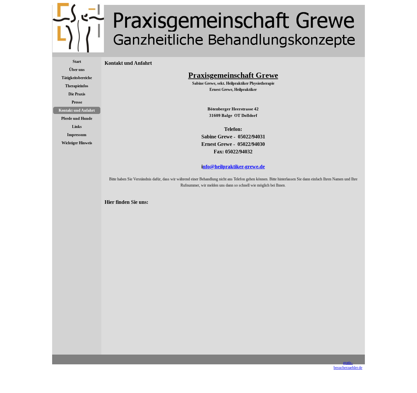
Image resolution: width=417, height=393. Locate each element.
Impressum (76, 135)
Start (77, 61)
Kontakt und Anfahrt (77, 110)
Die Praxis (76, 94)
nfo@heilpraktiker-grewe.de (234, 166)
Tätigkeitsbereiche (77, 78)
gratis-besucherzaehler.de (348, 365)
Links (77, 126)
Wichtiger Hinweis (77, 143)
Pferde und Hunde (76, 118)
